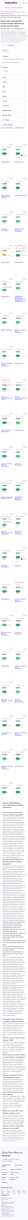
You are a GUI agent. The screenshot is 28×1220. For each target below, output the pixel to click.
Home (2, 12)
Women (8, 12)
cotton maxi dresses (8, 1011)
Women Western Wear (18, 12)
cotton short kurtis (15, 888)
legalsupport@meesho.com (7, 1214)
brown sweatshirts (14, 920)
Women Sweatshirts (7, 13)
